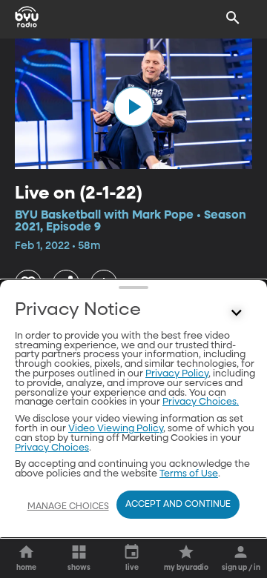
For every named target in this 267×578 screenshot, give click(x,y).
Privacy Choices (52, 448)
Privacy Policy (176, 374)
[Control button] (236, 313)
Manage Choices (68, 506)
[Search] (233, 18)
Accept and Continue (178, 504)
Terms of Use (188, 474)
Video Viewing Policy (115, 429)
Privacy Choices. (200, 402)
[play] (133, 107)
